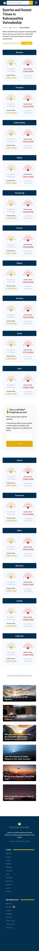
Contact (8, 910)
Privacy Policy (10, 921)
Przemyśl (19, 87)
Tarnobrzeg (19, 193)
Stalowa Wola (19, 123)
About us (9, 903)
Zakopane (9, 871)
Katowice (9, 877)
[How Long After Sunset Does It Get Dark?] (19, 803)
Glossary (9, 917)
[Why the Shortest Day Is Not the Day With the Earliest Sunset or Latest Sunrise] (19, 744)
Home (5, 27)
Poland (14, 27)
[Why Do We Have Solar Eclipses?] (19, 724)
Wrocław (9, 867)
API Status (9, 928)
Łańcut (19, 460)
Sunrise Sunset (5, 3)
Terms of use (10, 924)
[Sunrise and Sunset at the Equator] (19, 704)
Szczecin (9, 884)
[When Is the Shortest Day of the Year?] (19, 783)
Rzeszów (19, 52)
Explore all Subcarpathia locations (19, 675)
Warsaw (8, 853)
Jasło (19, 368)
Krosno (20, 228)
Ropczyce (19, 566)
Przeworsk (19, 495)
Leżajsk (19, 601)
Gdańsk (8, 864)
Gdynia (8, 891)
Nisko (19, 530)
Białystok (9, 881)
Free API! (10, 907)
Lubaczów (19, 636)
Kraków (8, 857)
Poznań (8, 860)
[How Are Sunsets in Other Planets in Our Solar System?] (19, 764)
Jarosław (19, 298)
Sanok (19, 333)
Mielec (19, 158)
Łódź (7, 874)
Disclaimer (9, 914)
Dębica (19, 263)
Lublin (8, 888)
